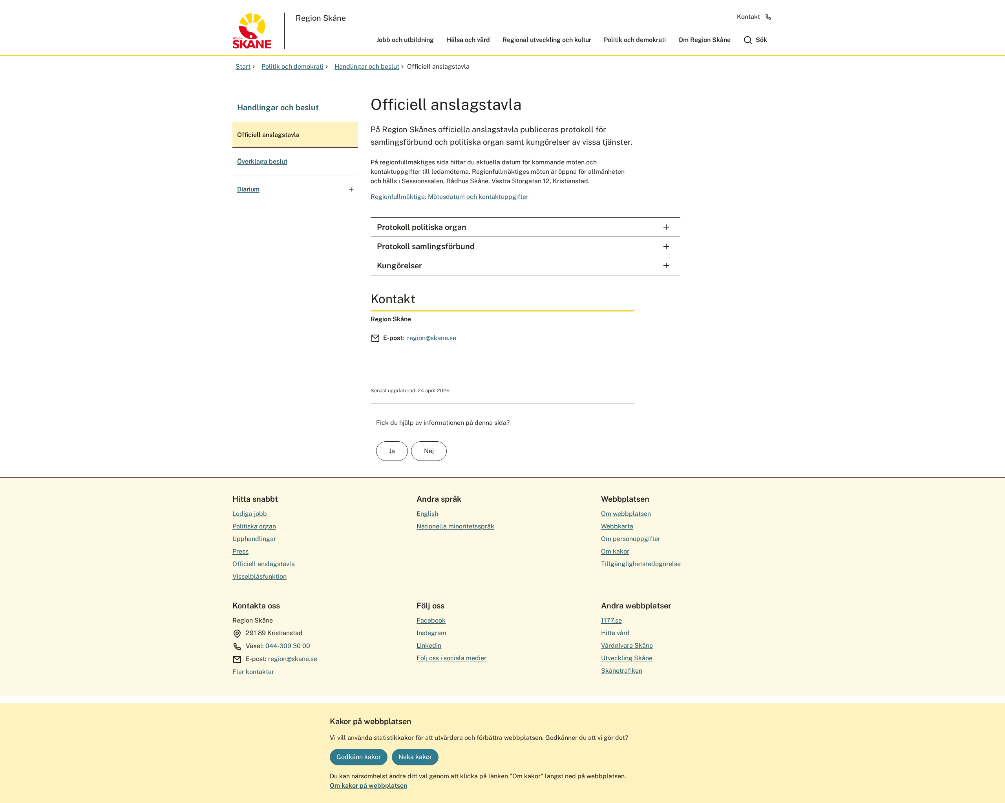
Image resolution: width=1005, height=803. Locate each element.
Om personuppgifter (630, 539)
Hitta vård (615, 633)
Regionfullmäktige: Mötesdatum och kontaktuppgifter (449, 196)
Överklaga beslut (262, 161)
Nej (429, 451)
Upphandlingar (254, 539)
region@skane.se (431, 338)
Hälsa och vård (468, 40)
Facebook (431, 620)
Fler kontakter (253, 672)
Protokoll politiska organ (421, 227)
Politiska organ (254, 526)
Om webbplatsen (626, 513)
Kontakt (748, 16)
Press (240, 551)
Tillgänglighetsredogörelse (641, 564)
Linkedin (429, 645)
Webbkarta (617, 526)
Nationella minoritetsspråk (455, 526)
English (427, 513)
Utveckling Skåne (626, 658)
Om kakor (615, 551)
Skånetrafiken (621, 670)
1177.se (611, 620)
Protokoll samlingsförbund (426, 246)
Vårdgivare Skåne (627, 645)
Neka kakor (415, 757)
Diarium (248, 189)
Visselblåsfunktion (259, 576)
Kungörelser (399, 265)
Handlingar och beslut (366, 66)
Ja (392, 451)
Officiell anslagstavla (263, 564)
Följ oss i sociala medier (451, 658)
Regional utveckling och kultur (546, 40)
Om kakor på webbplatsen (368, 785)
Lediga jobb (249, 513)
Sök (761, 40)
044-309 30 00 (287, 646)
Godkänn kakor (358, 757)
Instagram (431, 633)
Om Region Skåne (704, 40)
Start (243, 66)
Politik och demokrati (635, 40)
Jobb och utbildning (405, 40)
